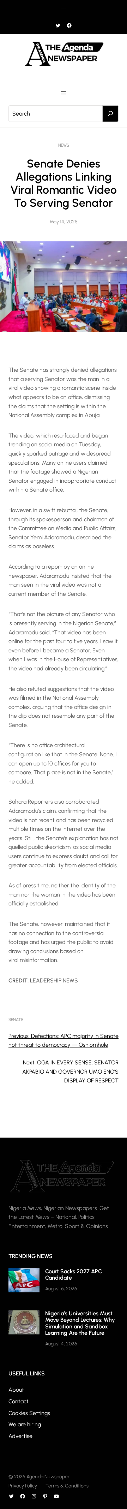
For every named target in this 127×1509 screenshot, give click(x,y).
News (63, 145)
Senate (15, 1019)
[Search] (110, 113)
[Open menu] (63, 10)
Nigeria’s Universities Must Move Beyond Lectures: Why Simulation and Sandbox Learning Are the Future (80, 1323)
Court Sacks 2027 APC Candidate (73, 1274)
